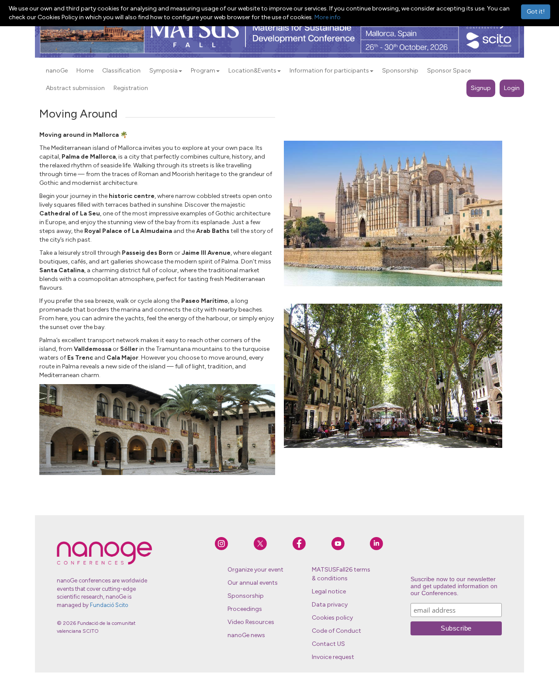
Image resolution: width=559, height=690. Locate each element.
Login (512, 88)
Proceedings (245, 609)
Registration (131, 88)
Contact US (328, 644)
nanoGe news (246, 635)
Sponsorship (246, 596)
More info (327, 17)
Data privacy (330, 604)
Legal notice (329, 591)
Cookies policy (332, 617)
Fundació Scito (109, 605)
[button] (180, 71)
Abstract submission (75, 88)
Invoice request (333, 657)
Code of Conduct (336, 631)
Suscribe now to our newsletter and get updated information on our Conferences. (454, 586)
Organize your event (255, 569)
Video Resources (251, 622)
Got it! (536, 11)
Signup (481, 88)
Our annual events (253, 582)
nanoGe (57, 70)
